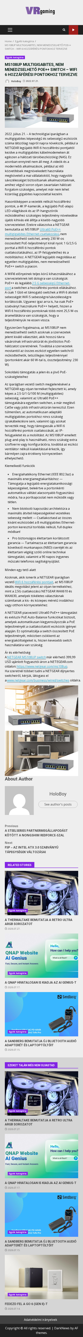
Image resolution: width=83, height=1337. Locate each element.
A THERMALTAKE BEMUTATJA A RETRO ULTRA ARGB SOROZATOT (41, 893)
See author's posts (58, 804)
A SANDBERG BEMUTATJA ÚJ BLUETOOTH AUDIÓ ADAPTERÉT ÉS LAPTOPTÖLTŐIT (41, 1014)
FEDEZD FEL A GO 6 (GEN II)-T (41, 1277)
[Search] (64, 30)
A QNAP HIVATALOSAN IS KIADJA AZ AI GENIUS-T (41, 955)
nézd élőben (73, 30)
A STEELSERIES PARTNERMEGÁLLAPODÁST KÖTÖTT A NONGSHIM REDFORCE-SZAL (36, 830)
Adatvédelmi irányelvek (40, 1320)
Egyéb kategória (15, 57)
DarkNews (61, 1328)
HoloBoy (16, 81)
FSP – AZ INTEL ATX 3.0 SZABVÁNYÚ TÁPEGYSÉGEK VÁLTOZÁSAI (31, 847)
